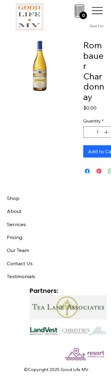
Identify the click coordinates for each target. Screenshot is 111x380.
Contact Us (20, 263)
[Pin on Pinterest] (99, 171)
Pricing (14, 237)
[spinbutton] (97, 132)
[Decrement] (88, 132)
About (14, 211)
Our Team (18, 250)
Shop (13, 198)
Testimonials (21, 276)
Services (16, 224)
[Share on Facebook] (87, 171)
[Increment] (107, 132)
